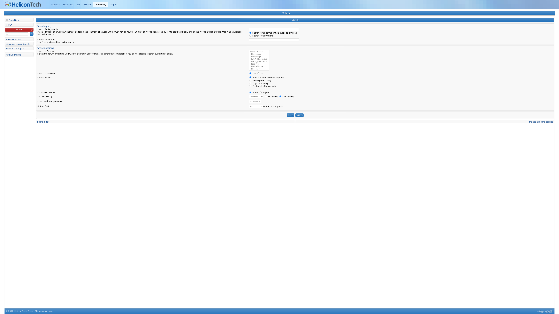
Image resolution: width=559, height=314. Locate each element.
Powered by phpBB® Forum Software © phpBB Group (549, 311)
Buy (79, 4)
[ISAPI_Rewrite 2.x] (258, 61)
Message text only (261, 80)
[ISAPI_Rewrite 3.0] (258, 59)
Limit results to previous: (49, 101)
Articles (87, 4)
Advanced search (14, 39)
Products (55, 4)
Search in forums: (45, 51)
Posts (255, 92)
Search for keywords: (48, 29)
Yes (254, 73)
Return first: (43, 106)
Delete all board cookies (541, 121)
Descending (288, 96)
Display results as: (46, 92)
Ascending (272, 96)
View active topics (15, 48)
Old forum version (44, 310)
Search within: (44, 77)
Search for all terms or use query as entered (274, 32)
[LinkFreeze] (258, 64)
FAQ (10, 25)
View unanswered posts (18, 43)
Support (114, 4)
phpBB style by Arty (540, 311)
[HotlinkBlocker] (258, 66)
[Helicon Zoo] (258, 54)
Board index (15, 20)
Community (100, 4)
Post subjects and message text (268, 77)
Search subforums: (46, 73)
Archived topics (13, 54)
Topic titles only (260, 83)
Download (68, 4)
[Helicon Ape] (258, 56)
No (261, 73)
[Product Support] (258, 51)
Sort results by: (45, 96)
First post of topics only (264, 85)
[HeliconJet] (258, 69)
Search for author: (46, 39)
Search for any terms (262, 35)
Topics (265, 92)
